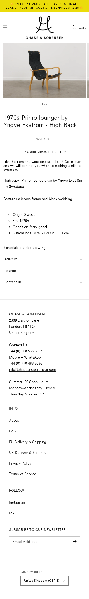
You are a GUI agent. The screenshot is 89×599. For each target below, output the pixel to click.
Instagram (17, 502)
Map (12, 513)
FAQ (12, 431)
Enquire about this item (44, 152)
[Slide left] (34, 104)
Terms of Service (22, 474)
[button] (5, 27)
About (14, 420)
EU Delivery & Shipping (27, 442)
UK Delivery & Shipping (28, 452)
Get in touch (73, 161)
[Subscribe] (75, 542)
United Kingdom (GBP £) (41, 580)
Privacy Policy (20, 463)
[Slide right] (55, 104)
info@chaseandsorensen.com (32, 369)
